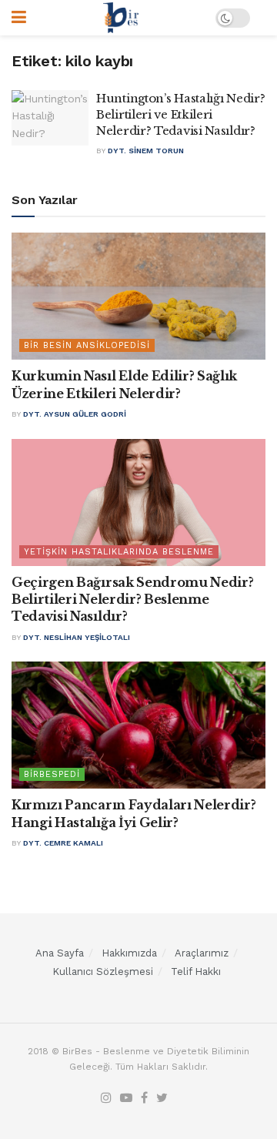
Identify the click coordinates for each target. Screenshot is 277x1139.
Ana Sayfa (59, 953)
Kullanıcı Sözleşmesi (102, 971)
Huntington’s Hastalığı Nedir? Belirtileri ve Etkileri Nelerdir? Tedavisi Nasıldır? (180, 114)
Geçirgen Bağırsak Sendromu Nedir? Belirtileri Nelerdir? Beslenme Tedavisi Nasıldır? (132, 600)
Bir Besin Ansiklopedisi (87, 345)
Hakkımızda (129, 953)
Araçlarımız (202, 953)
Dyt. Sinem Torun (146, 150)
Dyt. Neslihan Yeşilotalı (76, 637)
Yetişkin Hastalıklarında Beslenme (119, 552)
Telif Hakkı (196, 971)
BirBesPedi (52, 774)
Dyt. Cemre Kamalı (63, 843)
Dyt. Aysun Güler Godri (74, 414)
